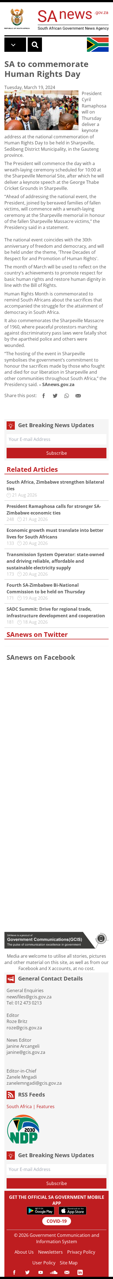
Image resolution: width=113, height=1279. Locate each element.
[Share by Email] (78, 396)
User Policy (43, 1263)
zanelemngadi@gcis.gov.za (34, 1083)
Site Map (69, 1263)
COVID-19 (57, 1221)
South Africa (19, 1106)
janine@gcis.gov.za (26, 1052)
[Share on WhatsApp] (66, 396)
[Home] (17, 19)
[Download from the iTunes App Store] (72, 1211)
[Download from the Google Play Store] (40, 1211)
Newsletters (50, 1252)
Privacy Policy (81, 1252)
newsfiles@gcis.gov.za (29, 997)
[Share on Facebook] (43, 396)
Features (45, 1106)
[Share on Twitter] (55, 396)
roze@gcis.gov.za (24, 1028)
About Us (24, 1252)
